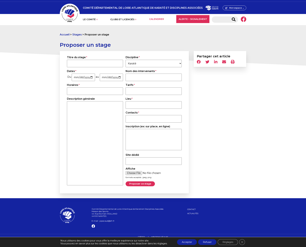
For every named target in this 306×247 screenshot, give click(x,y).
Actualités (192, 213)
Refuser (207, 242)
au (97, 76)
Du (69, 76)
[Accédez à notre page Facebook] (243, 19)
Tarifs (129, 84)
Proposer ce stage (140, 183)
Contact (191, 209)
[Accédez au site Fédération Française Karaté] (212, 8)
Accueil (64, 34)
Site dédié (132, 154)
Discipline (132, 57)
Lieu (128, 98)
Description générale (81, 98)
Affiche (130, 168)
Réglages (227, 242)
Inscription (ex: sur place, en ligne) (148, 126)
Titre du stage (76, 57)
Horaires (72, 84)
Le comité (89, 19)
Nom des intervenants (140, 71)
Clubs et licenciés (122, 19)
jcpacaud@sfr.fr (107, 221)
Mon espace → (236, 8)
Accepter (187, 242)
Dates (71, 71)
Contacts (132, 112)
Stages (77, 34)
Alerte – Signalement (193, 19)
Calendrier (156, 19)
